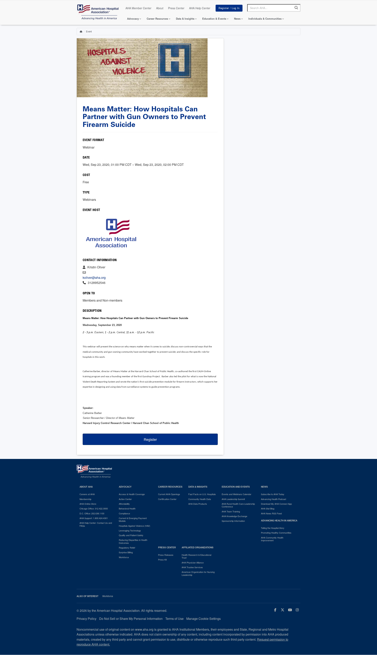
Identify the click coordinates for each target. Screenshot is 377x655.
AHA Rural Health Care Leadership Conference (238, 505)
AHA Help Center (199, 8)
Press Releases (165, 554)
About (159, 8)
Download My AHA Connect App (276, 503)
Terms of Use (174, 618)
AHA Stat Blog (267, 508)
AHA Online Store (88, 503)
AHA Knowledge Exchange (234, 516)
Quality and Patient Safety (131, 535)
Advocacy (133, 18)
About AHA (86, 486)
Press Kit (162, 559)
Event (89, 31)
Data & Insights (185, 18)
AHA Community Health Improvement (272, 539)
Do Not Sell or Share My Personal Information (131, 618)
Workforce (124, 557)
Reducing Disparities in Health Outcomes (133, 541)
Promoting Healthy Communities (276, 532)
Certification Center (167, 499)
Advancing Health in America (279, 520)
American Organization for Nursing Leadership (198, 573)
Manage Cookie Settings (203, 618)
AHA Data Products (197, 503)
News (237, 18)
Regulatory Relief (127, 547)
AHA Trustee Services (192, 567)
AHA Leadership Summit (233, 499)
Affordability (124, 503)
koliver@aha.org (94, 277)
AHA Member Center (138, 8)
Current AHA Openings (169, 494)
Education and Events (236, 486)
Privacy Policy (86, 618)
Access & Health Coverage (132, 494)
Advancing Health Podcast (273, 499)
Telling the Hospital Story (272, 528)
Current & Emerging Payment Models (133, 519)
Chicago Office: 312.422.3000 (94, 508)
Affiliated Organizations (197, 547)
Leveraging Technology (130, 530)
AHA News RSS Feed (271, 513)
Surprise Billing (126, 552)
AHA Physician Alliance (193, 562)
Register (150, 439)
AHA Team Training (231, 511)
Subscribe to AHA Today (272, 494)
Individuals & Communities (265, 18)
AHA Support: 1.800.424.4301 (94, 518)
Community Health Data (199, 499)
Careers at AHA (87, 494)
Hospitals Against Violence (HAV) (134, 525)
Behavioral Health (127, 508)
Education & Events (214, 18)
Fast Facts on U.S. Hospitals (202, 494)
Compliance (124, 513)
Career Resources (157, 18)
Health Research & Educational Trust (196, 556)
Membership (85, 499)
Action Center (125, 499)
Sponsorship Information (233, 520)
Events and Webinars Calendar (236, 494)
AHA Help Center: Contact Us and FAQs (96, 524)
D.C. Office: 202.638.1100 (92, 513)
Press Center (176, 8)
